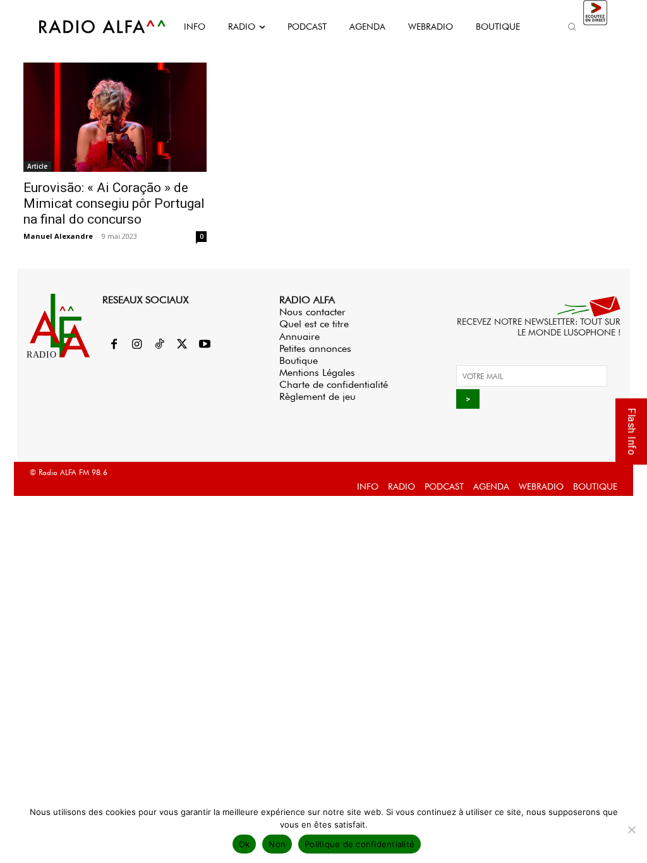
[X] (182, 345)
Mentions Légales (317, 372)
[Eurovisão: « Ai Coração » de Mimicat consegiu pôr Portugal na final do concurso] (115, 117)
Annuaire (299, 336)
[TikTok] (159, 345)
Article (37, 166)
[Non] (631, 829)
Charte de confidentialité (333, 384)
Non (277, 844)
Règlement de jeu (317, 396)
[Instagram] (136, 345)
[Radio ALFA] (88, 26)
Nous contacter (312, 312)
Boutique (298, 360)
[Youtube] (204, 345)
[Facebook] (113, 345)
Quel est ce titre (314, 324)
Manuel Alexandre (58, 236)
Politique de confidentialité (359, 844)
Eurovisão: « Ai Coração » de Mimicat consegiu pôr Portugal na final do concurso (114, 203)
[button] (572, 26)
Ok (244, 844)
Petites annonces (315, 348)
